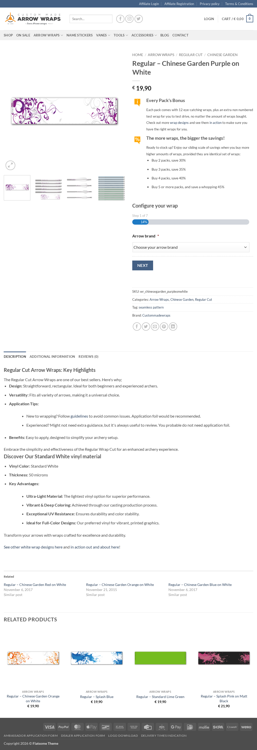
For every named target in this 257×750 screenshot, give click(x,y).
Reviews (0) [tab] (88, 357)
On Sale (23, 35)
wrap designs (179, 123)
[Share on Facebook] (137, 326)
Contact (180, 35)
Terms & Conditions (239, 4)
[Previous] (12, 111)
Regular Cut (191, 55)
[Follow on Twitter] (139, 19)
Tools (119, 35)
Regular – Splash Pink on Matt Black (224, 698)
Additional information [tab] (52, 357)
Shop (8, 35)
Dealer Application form (83, 735)
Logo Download (123, 735)
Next (142, 265)
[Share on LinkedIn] (173, 326)
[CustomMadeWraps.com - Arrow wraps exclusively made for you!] (33, 19)
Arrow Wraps (161, 55)
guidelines (79, 416)
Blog (164, 35)
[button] (209, 18)
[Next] (115, 111)
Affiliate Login (149, 4)
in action (216, 123)
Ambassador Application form (31, 735)
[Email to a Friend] (155, 326)
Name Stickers (80, 35)
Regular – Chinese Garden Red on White (35, 584)
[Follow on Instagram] (129, 19)
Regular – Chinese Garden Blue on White (200, 584)
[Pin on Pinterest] (164, 326)
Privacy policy (210, 4)
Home (137, 55)
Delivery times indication (164, 735)
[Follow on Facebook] (120, 19)
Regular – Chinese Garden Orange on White (120, 584)
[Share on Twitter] (146, 326)
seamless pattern (151, 307)
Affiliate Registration (179, 4)
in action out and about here (95, 546)
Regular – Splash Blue (96, 696)
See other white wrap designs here (33, 546)
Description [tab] (15, 357)
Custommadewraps (156, 315)
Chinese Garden (222, 55)
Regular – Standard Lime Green (160, 696)
